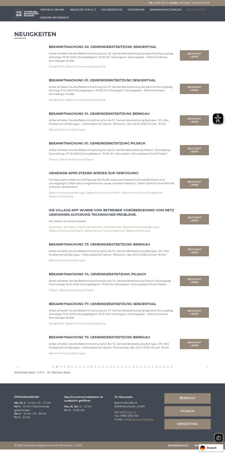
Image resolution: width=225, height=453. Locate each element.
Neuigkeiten (196, 9)
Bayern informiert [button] (54, 17)
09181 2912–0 (158, 3)
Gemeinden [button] (136, 9)
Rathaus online (52, 9)
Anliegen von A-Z (83, 9)
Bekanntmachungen (165, 9)
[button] (18, 367)
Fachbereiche (111, 9)
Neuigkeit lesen (194, 55)
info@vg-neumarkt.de (190, 3)
